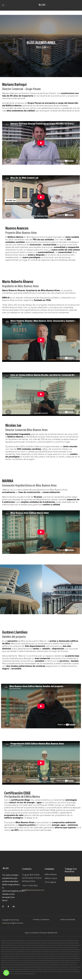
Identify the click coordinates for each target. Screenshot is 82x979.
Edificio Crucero (51, 878)
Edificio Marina (50, 874)
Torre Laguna (50, 882)
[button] (72, 879)
